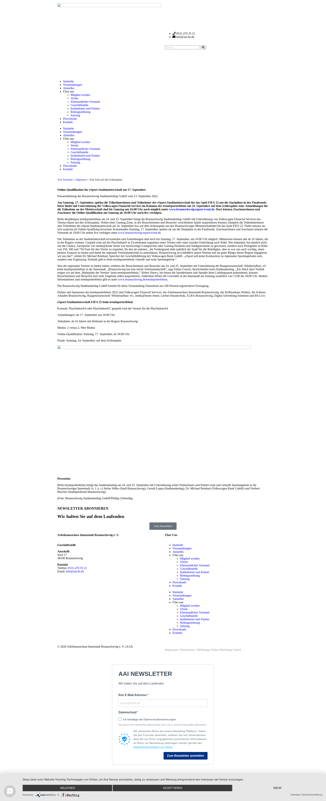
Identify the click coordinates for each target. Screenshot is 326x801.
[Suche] (203, 47)
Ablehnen (67, 788)
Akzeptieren (172, 788)
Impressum (171, 649)
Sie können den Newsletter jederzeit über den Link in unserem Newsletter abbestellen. (162, 725)
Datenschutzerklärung (312, 794)
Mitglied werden (80, 94)
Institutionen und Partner (85, 108)
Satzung (75, 115)
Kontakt (68, 122)
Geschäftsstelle (79, 105)
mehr (277, 788)
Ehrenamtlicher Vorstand (85, 101)
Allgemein (80, 179)
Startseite (68, 81)
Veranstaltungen (72, 84)
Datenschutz (187, 649)
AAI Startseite (65, 179)
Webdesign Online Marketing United (219, 649)
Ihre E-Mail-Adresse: (132, 695)
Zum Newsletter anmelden (185, 755)
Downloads (70, 118)
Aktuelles (68, 88)
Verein (74, 98)
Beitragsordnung (80, 111)
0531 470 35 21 (77, 568)
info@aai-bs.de (75, 571)
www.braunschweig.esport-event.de (139, 232)
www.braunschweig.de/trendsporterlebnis (142, 279)
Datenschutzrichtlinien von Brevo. (153, 746)
